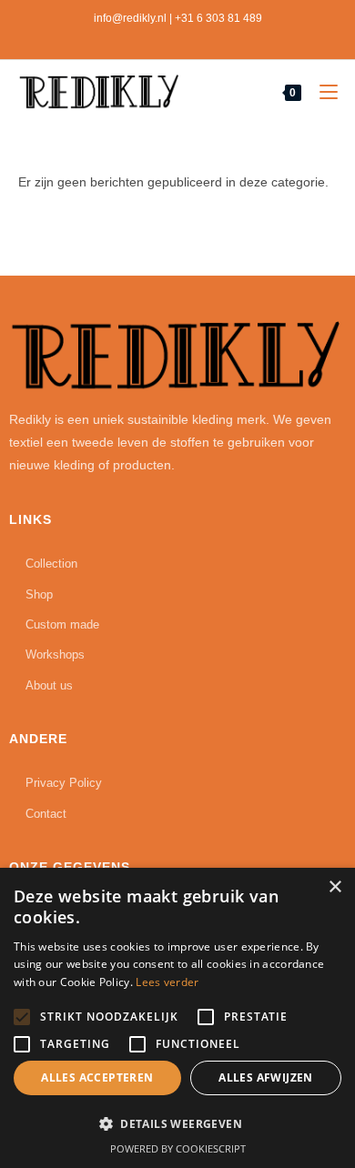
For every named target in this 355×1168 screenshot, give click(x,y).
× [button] (334, 887)
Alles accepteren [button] (97, 1077)
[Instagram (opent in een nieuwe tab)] (175, 37)
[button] (177, 1124)
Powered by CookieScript (178, 1148)
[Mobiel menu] (322, 92)
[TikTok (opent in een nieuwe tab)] (197, 37)
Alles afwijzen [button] (265, 1077)
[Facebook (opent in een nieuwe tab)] (155, 37)
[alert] (177, 1018)
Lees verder (167, 982)
